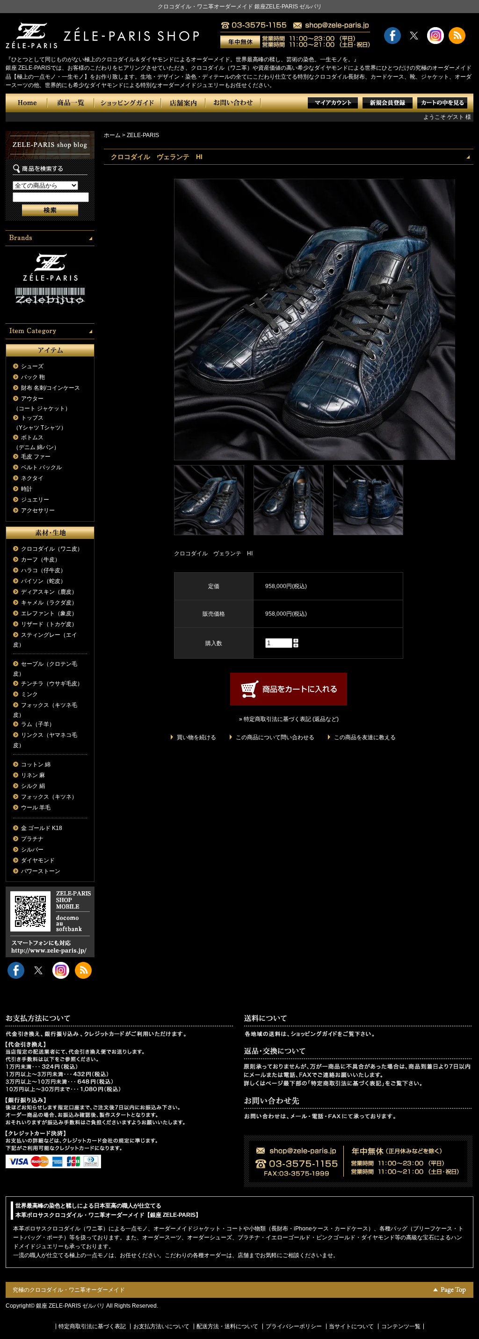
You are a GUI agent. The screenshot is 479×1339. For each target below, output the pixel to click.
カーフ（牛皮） (40, 559)
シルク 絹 (33, 786)
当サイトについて (351, 1326)
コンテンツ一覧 (401, 1326)
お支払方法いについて (161, 1326)
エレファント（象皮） (49, 613)
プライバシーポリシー (294, 1326)
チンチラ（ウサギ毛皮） (52, 683)
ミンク (29, 694)
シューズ (32, 366)
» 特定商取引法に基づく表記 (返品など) (289, 719)
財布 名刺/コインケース (50, 388)
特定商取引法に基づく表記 (92, 1326)
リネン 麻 (33, 775)
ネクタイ (32, 478)
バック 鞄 (33, 377)
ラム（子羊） (38, 724)
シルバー (32, 849)
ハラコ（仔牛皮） (43, 570)
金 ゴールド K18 (41, 828)
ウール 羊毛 (36, 807)
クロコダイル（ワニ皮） (52, 549)
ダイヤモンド (38, 860)
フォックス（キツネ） (49, 797)
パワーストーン (40, 871)
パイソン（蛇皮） (43, 581)
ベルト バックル (41, 467)
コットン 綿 (36, 764)
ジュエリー (35, 499)
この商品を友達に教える (365, 737)
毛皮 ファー (36, 456)
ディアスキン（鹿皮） (49, 592)
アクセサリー (38, 510)
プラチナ (32, 839)
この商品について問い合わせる (275, 737)
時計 (26, 489)
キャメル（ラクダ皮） (49, 602)
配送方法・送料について (227, 1326)
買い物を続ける (196, 737)
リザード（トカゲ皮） (49, 624)
